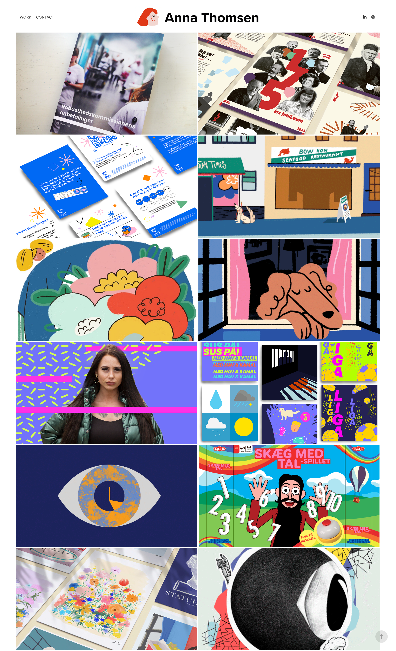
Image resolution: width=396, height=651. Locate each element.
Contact (45, 17)
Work (25, 17)
